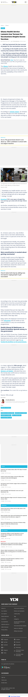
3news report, (15, 112)
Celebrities (3, 546)
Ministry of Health (7, 371)
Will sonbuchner (17, 415)
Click (12, 60)
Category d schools (6, 415)
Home (2, 25)
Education (7, 320)
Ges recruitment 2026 (6, 417)
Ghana (6, 25)
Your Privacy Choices (15, 696)
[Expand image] (26, 168)
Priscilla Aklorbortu (16, 41)
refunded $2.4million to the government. (14, 341)
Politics (2, 538)
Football (2, 473)
